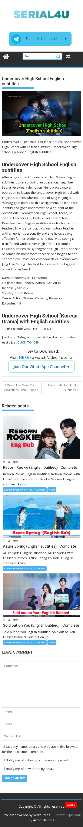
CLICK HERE (49, 328)
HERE (24, 357)
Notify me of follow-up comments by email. (37, 760)
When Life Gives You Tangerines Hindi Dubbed (20, 387)
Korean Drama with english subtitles (24, 489)
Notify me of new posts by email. (30, 768)
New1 (52, 489)
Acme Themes (43, 820)
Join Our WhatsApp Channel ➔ (41, 366)
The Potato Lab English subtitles (63, 387)
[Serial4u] (6, 56)
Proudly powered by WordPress (26, 815)
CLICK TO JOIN (28, 342)
